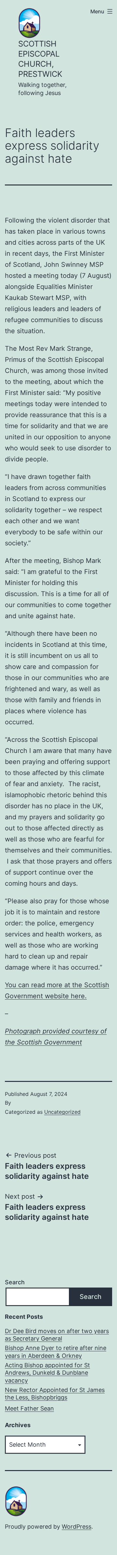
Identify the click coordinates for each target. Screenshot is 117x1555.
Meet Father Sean (29, 1408)
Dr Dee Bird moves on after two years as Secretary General (57, 1335)
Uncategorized (62, 1112)
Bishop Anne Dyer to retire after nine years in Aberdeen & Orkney (55, 1351)
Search (15, 1282)
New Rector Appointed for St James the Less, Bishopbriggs (55, 1393)
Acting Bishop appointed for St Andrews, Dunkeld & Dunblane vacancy (47, 1373)
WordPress (76, 1526)
